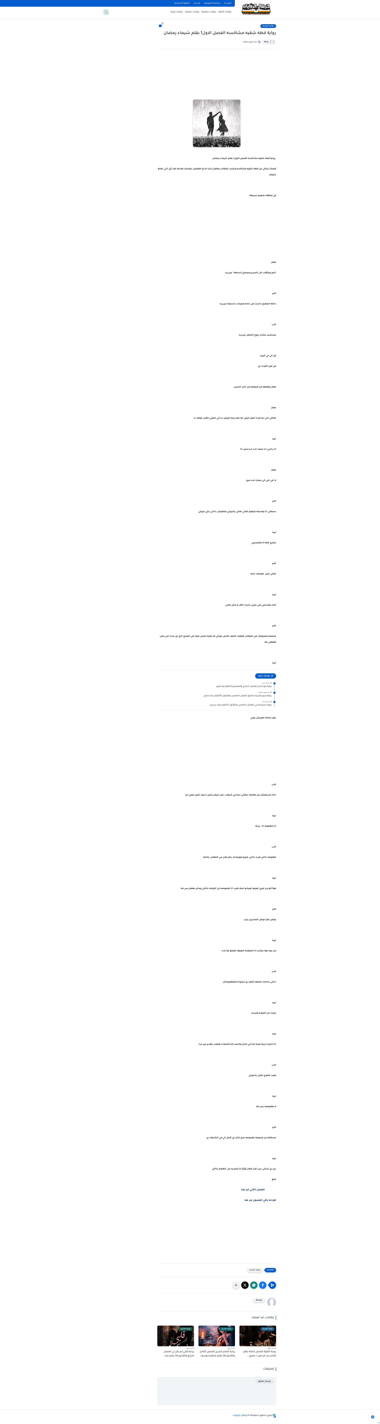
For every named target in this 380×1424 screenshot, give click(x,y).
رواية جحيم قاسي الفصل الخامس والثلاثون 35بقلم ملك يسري (241, 705)
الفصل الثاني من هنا (253, 1190)
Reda (266, 42)
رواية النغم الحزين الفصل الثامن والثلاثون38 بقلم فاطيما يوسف (217, 1353)
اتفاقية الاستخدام (182, 3)
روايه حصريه (268, 26)
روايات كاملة (225, 12)
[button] (262, 1285)
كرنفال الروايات (240, 1415)
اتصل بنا (227, 3)
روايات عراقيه (192, 12)
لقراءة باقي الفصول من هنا (260, 1200)
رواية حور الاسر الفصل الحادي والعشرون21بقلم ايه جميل (244, 686)
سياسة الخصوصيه (212, 3)
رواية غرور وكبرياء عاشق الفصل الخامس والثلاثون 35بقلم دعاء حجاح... (237, 696)
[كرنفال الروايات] (256, 9)
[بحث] (106, 12)
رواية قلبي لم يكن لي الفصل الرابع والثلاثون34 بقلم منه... (178, 1353)
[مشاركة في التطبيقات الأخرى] (236, 1285)
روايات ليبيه (177, 12)
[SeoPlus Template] (274, 1416)
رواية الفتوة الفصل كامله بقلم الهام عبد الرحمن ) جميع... (259, 1353)
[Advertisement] (216, 77)
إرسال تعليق (264, 1381)
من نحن (197, 3)
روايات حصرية (209, 12)
